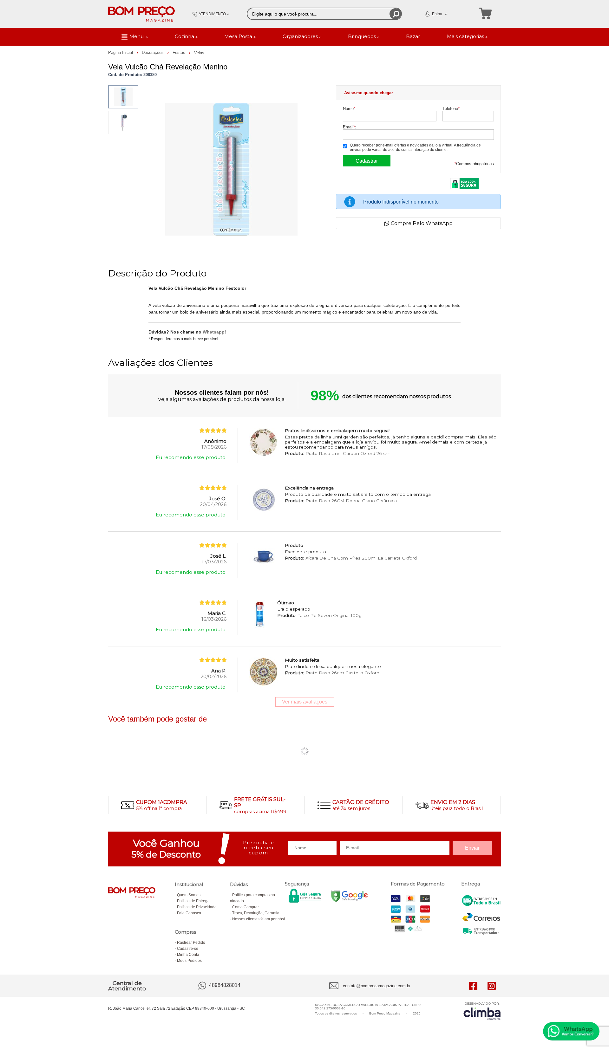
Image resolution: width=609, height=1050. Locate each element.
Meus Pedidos (189, 960)
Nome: (350, 108)
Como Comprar (245, 907)
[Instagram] (492, 985)
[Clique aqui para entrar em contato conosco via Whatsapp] (571, 1031)
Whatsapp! (214, 331)
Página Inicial (121, 52)
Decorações (153, 52)
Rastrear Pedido (191, 942)
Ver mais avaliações (304, 701)
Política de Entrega (193, 901)
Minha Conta (188, 954)
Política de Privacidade (197, 907)
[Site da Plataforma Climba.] (482, 1010)
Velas (199, 52)
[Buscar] (395, 13)
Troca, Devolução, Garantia (255, 913)
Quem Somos (188, 895)
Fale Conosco (189, 913)
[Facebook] (473, 985)
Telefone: (451, 108)
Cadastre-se (187, 948)
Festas (180, 52)
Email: (349, 127)
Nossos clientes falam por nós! (258, 919)
